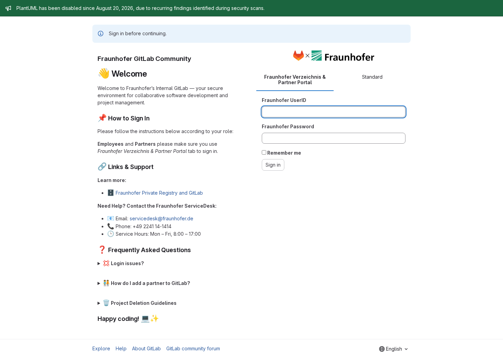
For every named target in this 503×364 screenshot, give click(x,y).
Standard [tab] (372, 77)
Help (121, 348)
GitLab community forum (193, 348)
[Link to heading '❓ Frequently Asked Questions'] (194, 250)
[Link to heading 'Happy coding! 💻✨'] (162, 318)
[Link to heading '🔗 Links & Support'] (157, 166)
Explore (101, 348)
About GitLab (146, 348)
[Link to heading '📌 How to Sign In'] (153, 118)
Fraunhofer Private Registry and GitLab (159, 193)
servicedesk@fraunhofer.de (161, 218)
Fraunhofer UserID (284, 100)
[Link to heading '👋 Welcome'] (151, 74)
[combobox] (393, 349)
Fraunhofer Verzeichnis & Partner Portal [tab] (295, 79)
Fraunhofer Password (288, 126)
